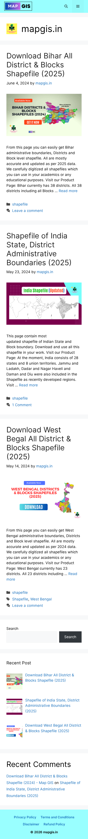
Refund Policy (54, 824)
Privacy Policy (25, 817)
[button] (66, 6)
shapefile (20, 204)
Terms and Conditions (57, 817)
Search (12, 628)
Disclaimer (31, 824)
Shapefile (20, 599)
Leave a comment (27, 211)
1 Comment (22, 405)
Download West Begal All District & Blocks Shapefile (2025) (38, 443)
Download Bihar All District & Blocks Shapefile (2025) (39, 64)
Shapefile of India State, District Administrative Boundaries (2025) (39, 249)
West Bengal (41, 599)
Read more (68, 191)
